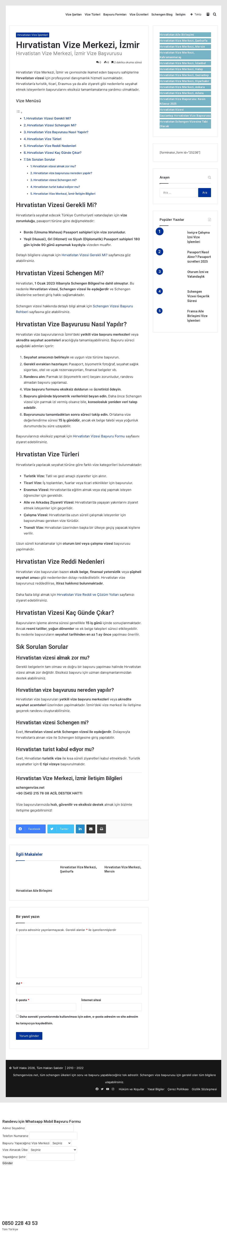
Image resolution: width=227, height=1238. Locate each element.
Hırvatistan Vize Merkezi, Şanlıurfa (183, 40)
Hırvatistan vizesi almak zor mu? (54, 166)
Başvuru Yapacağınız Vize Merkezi (25, 1143)
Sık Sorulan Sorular (40, 159)
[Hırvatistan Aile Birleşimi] (35, 875)
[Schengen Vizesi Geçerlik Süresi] (172, 297)
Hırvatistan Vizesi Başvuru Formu (99, 436)
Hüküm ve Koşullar (131, 1089)
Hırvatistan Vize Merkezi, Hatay (181, 69)
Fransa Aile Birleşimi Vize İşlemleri (197, 316)
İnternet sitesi (91, 1000)
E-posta (22, 1000)
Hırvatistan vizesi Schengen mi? (55, 180)
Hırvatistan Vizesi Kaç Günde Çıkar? (54, 152)
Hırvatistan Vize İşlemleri (32, 35)
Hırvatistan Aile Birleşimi (34, 890)
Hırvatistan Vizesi (172, 109)
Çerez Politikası (178, 1089)
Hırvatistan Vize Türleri (44, 139)
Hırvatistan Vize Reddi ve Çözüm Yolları (88, 594)
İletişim (181, 14)
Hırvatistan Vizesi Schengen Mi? (51, 125)
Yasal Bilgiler (155, 1089)
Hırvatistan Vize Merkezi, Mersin (182, 46)
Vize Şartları (73, 14)
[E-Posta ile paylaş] (90, 829)
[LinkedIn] (80, 829)
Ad (19, 983)
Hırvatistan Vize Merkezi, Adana (182, 93)
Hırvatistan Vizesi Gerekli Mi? (48, 118)
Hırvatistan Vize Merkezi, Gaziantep (184, 75)
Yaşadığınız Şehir (14, 1157)
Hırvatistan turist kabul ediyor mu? (56, 186)
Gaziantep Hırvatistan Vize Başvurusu (185, 115)
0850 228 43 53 (20, 1223)
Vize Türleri (92, 14)
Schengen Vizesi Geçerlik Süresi (198, 296)
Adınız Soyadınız (13, 1128)
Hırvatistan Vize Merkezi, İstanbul (183, 63)
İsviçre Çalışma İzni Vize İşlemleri (198, 237)
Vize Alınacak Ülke (15, 1149)
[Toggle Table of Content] (19, 112)
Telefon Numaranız (15, 1136)
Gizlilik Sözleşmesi (204, 1089)
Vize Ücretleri (138, 14)
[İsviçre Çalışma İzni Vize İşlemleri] (172, 238)
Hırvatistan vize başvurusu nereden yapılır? (62, 173)
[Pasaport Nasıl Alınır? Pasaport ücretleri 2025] (172, 258)
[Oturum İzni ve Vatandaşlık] (172, 278)
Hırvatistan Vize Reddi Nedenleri (51, 146)
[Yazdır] (101, 829)
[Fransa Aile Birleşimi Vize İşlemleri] (172, 317)
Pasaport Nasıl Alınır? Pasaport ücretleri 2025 (199, 256)
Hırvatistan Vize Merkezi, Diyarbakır (184, 81)
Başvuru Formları (114, 14)
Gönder (7, 1163)
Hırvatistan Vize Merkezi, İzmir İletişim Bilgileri (64, 193)
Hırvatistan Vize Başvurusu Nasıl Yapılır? (57, 132)
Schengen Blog (161, 14)
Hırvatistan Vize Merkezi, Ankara (182, 87)
